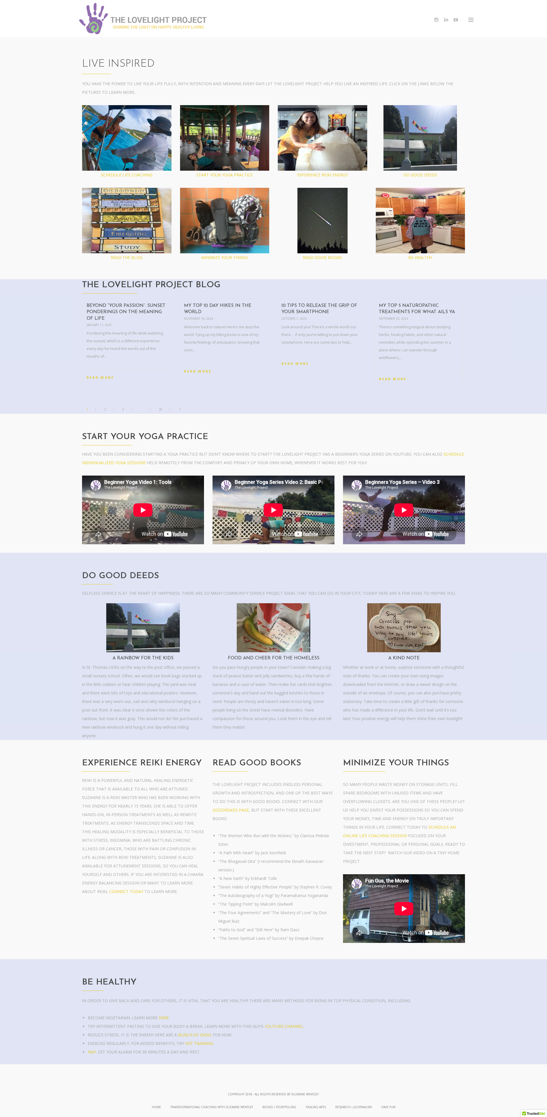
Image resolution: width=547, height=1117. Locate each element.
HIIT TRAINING (199, 1043)
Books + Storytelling (279, 1107)
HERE (164, 1017)
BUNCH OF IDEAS (194, 1034)
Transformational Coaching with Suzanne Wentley (211, 1107)
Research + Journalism (353, 1107)
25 (160, 409)
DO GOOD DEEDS (420, 175)
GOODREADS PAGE (231, 810)
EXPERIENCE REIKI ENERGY (322, 175)
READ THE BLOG (126, 257)
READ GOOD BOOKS (322, 257)
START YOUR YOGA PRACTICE (224, 175)
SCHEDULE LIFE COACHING (126, 175)
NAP (92, 1052)
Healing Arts (316, 1107)
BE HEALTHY (420, 257)
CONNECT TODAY (126, 891)
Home (156, 1107)
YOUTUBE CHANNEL (284, 1026)
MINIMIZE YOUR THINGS (224, 257)
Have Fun (388, 1107)
